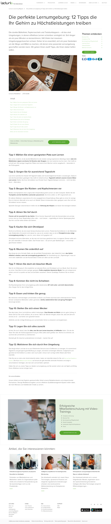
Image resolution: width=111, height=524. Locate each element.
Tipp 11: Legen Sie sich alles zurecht (19, 126)
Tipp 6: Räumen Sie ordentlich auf (18, 114)
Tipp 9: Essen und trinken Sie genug (19, 122)
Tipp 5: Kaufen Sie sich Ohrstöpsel (18, 112)
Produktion (51, 3)
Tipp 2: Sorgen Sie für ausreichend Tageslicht (21, 105)
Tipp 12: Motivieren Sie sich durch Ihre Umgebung (22, 129)
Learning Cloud (63, 3)
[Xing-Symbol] (98, 504)
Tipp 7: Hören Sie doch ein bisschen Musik (20, 117)
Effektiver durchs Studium (26, 360)
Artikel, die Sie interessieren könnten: (19, 131)
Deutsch (104, 3)
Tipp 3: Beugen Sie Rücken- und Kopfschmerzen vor (23, 107)
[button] (25, 9)
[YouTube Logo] (94, 504)
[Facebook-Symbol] (91, 504)
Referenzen (82, 3)
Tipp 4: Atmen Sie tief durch (17, 109)
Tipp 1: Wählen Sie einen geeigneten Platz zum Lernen (23, 102)
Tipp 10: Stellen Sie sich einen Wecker (19, 124)
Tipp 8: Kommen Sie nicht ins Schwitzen (20, 119)
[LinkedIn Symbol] (101, 504)
